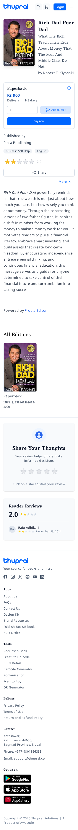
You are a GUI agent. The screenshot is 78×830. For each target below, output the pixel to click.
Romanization (13, 675)
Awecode (27, 822)
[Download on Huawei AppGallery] (39, 800)
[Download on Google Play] (39, 779)
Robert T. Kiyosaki (58, 72)
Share (42, 172)
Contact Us (11, 608)
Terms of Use (13, 711)
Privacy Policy (13, 705)
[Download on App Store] (39, 789)
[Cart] (46, 6)
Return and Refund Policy (23, 718)
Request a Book (15, 651)
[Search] (38, 6)
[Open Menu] (71, 6)
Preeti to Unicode (16, 657)
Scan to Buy (12, 681)
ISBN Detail (12, 663)
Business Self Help (18, 151)
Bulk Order (11, 633)
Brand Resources (16, 620)
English (41, 151)
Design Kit (11, 614)
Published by (14, 135)
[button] (66, 181)
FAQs (7, 602)
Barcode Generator (17, 669)
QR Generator (13, 687)
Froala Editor (36, 310)
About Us (10, 596)
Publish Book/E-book (19, 627)
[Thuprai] (15, 6)
